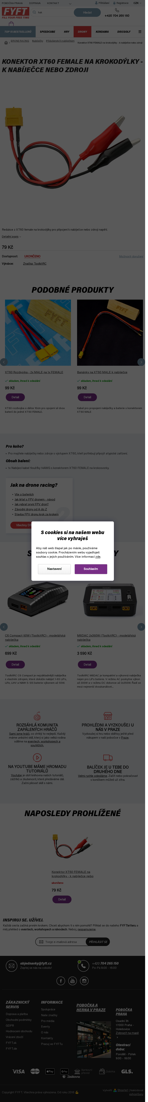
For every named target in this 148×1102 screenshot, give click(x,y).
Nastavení (54, 569)
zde (97, 556)
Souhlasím (91, 569)
